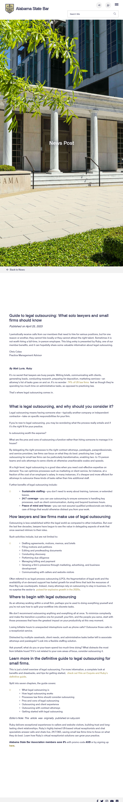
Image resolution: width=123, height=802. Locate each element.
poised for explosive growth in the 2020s (58, 589)
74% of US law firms (78, 382)
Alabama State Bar (32, 8)
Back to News (17, 269)
